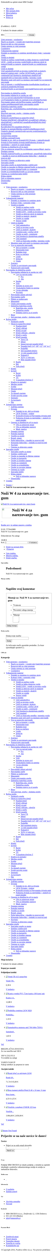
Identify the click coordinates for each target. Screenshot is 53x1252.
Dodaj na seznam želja (14, 547)
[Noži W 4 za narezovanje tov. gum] (15, 504)
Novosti (9, 1204)
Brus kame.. (10, 1094)
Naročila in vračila (13, 1243)
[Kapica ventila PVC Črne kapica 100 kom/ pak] (25, 994)
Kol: (2, 542)
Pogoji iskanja (11, 1239)
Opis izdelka (11, 553)
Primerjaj (10, 549)
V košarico (10, 989)
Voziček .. (10, 1111)
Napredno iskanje (13, 1241)
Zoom (32, 504)
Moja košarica (11, 13)
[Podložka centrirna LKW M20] (19, 1010)
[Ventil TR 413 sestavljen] (16, 977)
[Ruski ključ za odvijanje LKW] (19, 1073)
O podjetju (10, 1189)
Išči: (2, 35)
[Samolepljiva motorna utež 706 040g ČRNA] (24, 1027)
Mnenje (16, 615)
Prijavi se (9, 17)
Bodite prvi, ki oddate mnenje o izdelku (16, 525)
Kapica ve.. (10, 998)
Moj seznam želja (12, 11)
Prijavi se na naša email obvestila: (19, 1145)
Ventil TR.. (10, 981)
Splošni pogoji (11, 1191)
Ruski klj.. (10, 1077)
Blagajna (9, 15)
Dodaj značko (11, 558)
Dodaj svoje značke (13, 636)
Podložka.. (10, 1015)
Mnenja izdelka (12, 556)
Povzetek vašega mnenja (23, 610)
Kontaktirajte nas (12, 1246)
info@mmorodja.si (13, 1218)
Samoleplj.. (10, 1032)
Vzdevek (17, 605)
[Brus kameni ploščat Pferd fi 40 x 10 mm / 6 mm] (26, 1090)
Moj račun (10, 8)
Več (2, 1044)
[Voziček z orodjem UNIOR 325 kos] (21, 1107)
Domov (9, 485)
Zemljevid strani (12, 1237)
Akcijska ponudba (13, 1201)
